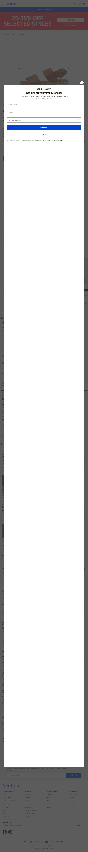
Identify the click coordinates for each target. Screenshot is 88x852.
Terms (55, 140)
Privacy (61, 140)
